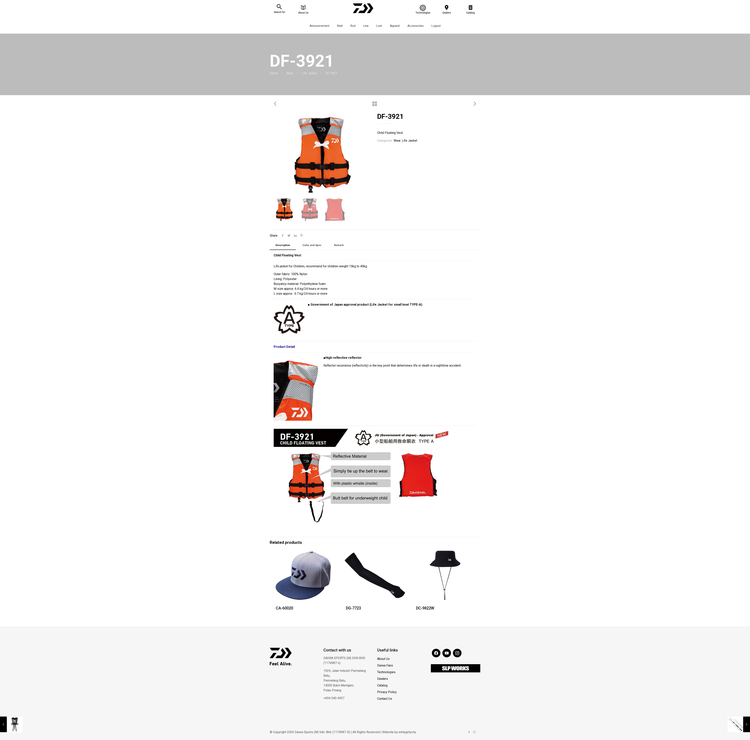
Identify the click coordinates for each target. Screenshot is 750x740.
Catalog (382, 685)
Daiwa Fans (385, 665)
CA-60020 (284, 608)
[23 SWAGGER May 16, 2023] (739, 724)
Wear (289, 73)
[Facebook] (469, 732)
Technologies (386, 672)
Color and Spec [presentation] (312, 245)
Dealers (382, 679)
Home (274, 73)
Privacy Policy (387, 692)
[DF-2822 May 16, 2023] (11, 724)
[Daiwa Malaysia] (363, 15)
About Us (383, 659)
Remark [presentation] (339, 245)
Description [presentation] (283, 245)
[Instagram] (474, 732)
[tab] (283, 245)
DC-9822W (425, 608)
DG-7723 (353, 608)
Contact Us (384, 699)
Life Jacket (309, 73)
